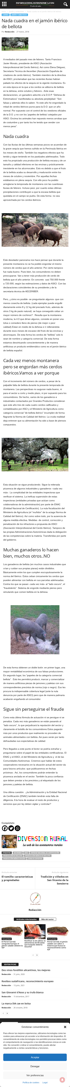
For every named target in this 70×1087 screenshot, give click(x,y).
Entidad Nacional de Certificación (45, 853)
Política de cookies (31, 1082)
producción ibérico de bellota (37, 856)
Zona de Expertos (35, 859)
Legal (45, 1082)
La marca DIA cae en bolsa (16, 1003)
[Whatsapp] (17, 828)
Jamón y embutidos (16, 11)
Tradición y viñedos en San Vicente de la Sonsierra (54, 880)
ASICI (26, 853)
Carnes (5, 15)
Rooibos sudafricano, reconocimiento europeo (28, 981)
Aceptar (35, 1057)
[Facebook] (5, 828)
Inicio (4, 11)
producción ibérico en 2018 (14, 859)
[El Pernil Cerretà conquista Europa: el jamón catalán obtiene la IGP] (12, 932)
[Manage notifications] (62, 1079)
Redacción (9, 31)
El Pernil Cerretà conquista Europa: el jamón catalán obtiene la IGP (12, 944)
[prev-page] (33, 955)
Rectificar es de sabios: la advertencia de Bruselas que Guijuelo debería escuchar (34, 943)
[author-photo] (35, 899)
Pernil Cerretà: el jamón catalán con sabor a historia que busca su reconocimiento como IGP (57, 945)
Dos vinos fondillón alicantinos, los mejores (26, 970)
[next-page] (37, 955)
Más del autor (47, 919)
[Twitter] (11, 828)
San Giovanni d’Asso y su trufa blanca (22, 992)
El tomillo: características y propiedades (17, 878)
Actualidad (6, 939)
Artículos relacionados (26, 919)
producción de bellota (12, 856)
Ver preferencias (35, 1075)
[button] (65, 1027)
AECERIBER (18, 853)
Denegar (35, 1066)
